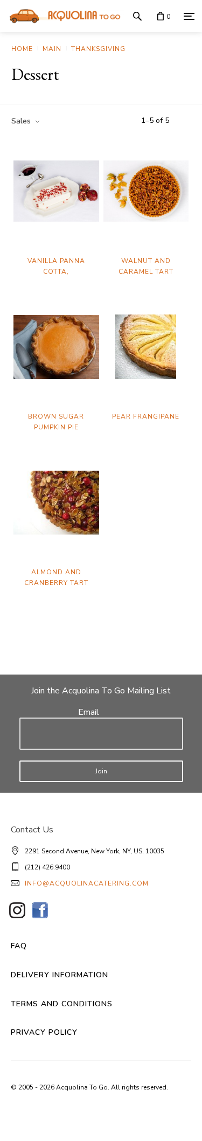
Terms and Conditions (62, 1004)
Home (22, 49)
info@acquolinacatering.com (87, 883)
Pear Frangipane (145, 416)
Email (88, 712)
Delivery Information (59, 975)
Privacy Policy (44, 1032)
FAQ (19, 946)
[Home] (62, 16)
